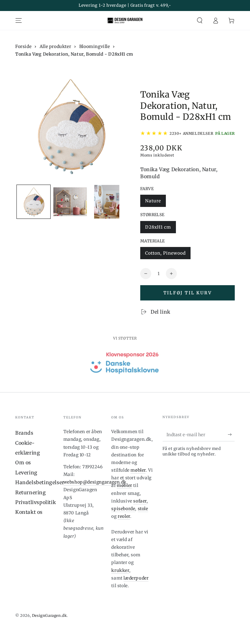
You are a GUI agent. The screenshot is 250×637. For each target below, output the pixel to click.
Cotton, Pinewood (165, 253)
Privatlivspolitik (35, 502)
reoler (124, 516)
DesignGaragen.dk (49, 615)
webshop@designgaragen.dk (95, 482)
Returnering (30, 492)
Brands (24, 433)
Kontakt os (29, 512)
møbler (138, 470)
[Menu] (19, 20)
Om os (23, 462)
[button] (200, 20)
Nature (153, 201)
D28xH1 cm (158, 227)
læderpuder (135, 578)
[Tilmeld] (231, 434)
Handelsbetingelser (39, 482)
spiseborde (123, 508)
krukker (120, 570)
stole (143, 508)
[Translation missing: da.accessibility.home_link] (125, 20)
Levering (26, 472)
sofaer (140, 501)
